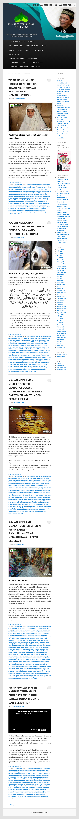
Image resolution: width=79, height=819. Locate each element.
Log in (59, 363)
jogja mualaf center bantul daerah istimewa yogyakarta (27, 630)
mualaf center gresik (32, 633)
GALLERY (28, 50)
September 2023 (61, 292)
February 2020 (61, 347)
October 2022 (61, 296)
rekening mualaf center (40, 366)
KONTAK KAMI (35, 67)
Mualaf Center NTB (19, 656)
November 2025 (61, 268)
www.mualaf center (27, 369)
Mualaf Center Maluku (33, 343)
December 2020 (61, 331)
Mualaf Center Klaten (14, 647)
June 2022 (60, 302)
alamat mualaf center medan (34, 336)
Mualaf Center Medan (33, 345)
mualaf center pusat (24, 354)
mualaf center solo (20, 357)
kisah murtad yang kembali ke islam (33, 205)
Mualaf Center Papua (39, 350)
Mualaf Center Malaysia (19, 343)
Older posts (12, 805)
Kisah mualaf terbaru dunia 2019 (17, 200)
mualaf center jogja (22, 644)
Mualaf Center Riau (36, 354)
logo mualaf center (24, 478)
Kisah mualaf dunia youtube (24, 193)
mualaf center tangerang (28, 359)
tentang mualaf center (27, 368)
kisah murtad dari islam (31, 201)
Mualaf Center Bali (24, 338)
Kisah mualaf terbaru (27, 198)
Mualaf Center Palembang (15, 350)
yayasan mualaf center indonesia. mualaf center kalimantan (27, 370)
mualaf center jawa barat (23, 642)
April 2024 (60, 288)
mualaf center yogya (14, 362)
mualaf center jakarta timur (15, 340)
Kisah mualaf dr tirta (19, 189)
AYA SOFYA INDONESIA (16, 46)
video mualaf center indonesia (36, 509)
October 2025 (61, 270)
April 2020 (60, 345)
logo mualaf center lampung (37, 478)
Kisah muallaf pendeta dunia (16, 201)
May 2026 (59, 256)
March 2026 (60, 260)
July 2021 (59, 317)
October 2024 (61, 284)
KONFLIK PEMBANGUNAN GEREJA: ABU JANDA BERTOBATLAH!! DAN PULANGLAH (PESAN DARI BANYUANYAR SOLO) (63, 87)
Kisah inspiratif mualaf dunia (34, 184)
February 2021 (61, 327)
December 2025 (61, 266)
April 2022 (60, 305)
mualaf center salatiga (37, 496)
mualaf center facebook (19, 633)
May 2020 (59, 343)
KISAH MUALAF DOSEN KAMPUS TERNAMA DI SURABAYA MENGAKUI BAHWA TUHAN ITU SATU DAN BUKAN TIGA (24, 695)
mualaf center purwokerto (26, 661)
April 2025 (60, 280)
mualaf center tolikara (30, 361)
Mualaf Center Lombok (35, 342)
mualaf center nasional (35, 347)
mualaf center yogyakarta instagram (30, 362)
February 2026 (61, 262)
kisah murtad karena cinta (21, 203)
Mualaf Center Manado (19, 652)
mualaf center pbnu (26, 659)
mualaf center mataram (19, 345)
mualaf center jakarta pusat (27, 639)
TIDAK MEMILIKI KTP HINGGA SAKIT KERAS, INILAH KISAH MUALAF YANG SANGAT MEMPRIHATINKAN (22, 87)
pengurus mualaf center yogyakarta (24, 366)
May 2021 (59, 321)
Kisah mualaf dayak (13, 186)
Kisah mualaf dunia (31, 189)
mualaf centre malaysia (34, 506)
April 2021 (60, 323)
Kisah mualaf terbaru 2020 (41, 198)
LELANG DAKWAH (37, 63)
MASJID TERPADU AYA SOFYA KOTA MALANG (23, 58)
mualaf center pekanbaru (22, 352)
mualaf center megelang (19, 654)
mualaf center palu (28, 350)
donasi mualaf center (25, 628)
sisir (9, 675)
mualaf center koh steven (42, 647)
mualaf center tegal (18, 361)
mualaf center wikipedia (43, 361)
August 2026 (60, 250)
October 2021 (61, 311)
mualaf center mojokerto (21, 347)
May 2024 (59, 286)
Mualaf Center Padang (28, 349)
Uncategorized (18, 184)
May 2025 (59, 278)
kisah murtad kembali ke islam (37, 203)
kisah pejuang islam (18, 210)
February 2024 (61, 290)
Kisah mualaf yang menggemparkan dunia (38, 200)
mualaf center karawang (31, 645)
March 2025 (60, 282)
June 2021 (60, 319)
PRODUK (26, 63)
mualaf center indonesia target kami (40, 338)
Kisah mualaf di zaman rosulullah (31, 188)
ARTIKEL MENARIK (14, 54)
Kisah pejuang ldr (21, 212)
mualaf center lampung (38, 483)
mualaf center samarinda (20, 356)
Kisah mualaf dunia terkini (30, 191)
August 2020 (60, 339)
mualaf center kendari (44, 645)
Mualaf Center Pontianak (36, 352)
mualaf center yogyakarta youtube (29, 364)
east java (33, 628)
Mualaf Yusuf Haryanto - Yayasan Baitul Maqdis (63, 218)
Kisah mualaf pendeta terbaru (21, 196)
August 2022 (60, 300)
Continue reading (14, 182)
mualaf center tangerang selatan (31, 501)
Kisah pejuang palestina (33, 212)
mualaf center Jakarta (40, 637)
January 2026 (61, 264)
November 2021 (61, 309)
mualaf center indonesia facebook (23, 635)
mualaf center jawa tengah (31, 340)
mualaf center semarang (34, 356)
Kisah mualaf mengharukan (31, 194)
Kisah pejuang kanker (31, 210)
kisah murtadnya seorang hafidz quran (35, 207)
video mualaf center (38, 368)
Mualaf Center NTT (16, 349)
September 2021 (61, 313)
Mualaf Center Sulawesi (14, 359)
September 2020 (61, 337)
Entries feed (60, 365)
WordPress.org (61, 370)
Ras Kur (59, 232)
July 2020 (59, 341)
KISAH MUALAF (38, 50)
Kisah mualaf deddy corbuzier (28, 186)
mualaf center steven (31, 357)
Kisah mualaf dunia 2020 (15, 191)
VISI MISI (19, 50)
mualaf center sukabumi (44, 357)
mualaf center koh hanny (27, 647)
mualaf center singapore (35, 497)
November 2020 (61, 333)
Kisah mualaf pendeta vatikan (38, 196)
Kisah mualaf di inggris (14, 188)
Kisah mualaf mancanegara (40, 193)
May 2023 (59, 294)
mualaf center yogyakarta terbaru (38, 504)
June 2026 (60, 254)
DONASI (11, 50)
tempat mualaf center (14, 368)
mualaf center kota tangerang (16, 649)
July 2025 (59, 276)
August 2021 (60, 315)
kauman (45, 630)
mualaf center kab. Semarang (36, 644)
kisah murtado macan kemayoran (33, 208)
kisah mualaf (46, 184)
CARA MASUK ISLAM (32, 46)
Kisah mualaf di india (42, 186)
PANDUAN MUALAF (14, 63)
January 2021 (61, 329)
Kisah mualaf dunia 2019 (43, 189)
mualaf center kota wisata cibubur (34, 649)
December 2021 (61, 307)
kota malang (14, 632)
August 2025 (60, 274)
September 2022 (61, 298)
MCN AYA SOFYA (62, 354)
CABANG (44, 46)
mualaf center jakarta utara (36, 640)
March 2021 (60, 325)
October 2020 (61, 335)
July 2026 (59, 252)
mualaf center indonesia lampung (24, 480)
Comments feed (61, 367)
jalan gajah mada (41, 628)
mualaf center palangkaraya (42, 349)
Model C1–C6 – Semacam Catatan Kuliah (62, 204)
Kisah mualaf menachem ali (16, 194)
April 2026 (60, 258)
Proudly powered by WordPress (39, 812)
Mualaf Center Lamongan (21, 342)
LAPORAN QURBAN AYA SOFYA (18, 67)
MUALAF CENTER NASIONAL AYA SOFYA (21, 42)
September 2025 (61, 272)
